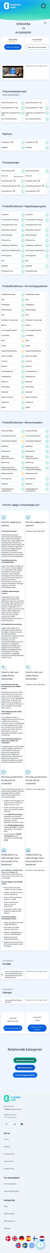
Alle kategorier (9, 1221)
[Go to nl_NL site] (42, 1238)
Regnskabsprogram (25, 1060)
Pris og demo (13, 47)
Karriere (7, 1146)
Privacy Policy (9, 1154)
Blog (5, 1206)
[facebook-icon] (6, 1124)
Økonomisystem (25, 1067)
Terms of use (8, 1161)
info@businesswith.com (13, 1109)
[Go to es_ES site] (28, 1238)
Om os (6, 1139)
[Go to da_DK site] (8, 1238)
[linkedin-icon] (14, 1124)
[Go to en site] (31, 1245)
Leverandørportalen (11, 1191)
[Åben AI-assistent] (40, 1245)
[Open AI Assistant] (21, 1124)
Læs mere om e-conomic (37, 47)
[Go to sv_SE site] (25, 1245)
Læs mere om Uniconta (13, 1028)
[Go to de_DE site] (21, 1238)
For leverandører (10, 1184)
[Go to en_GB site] (14, 1238)
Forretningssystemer (25, 1075)
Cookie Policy (9, 1168)
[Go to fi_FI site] (35, 1238)
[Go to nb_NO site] (18, 1245)
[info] (45, 23)
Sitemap (7, 1228)
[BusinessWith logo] (12, 5)
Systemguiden (9, 1213)
